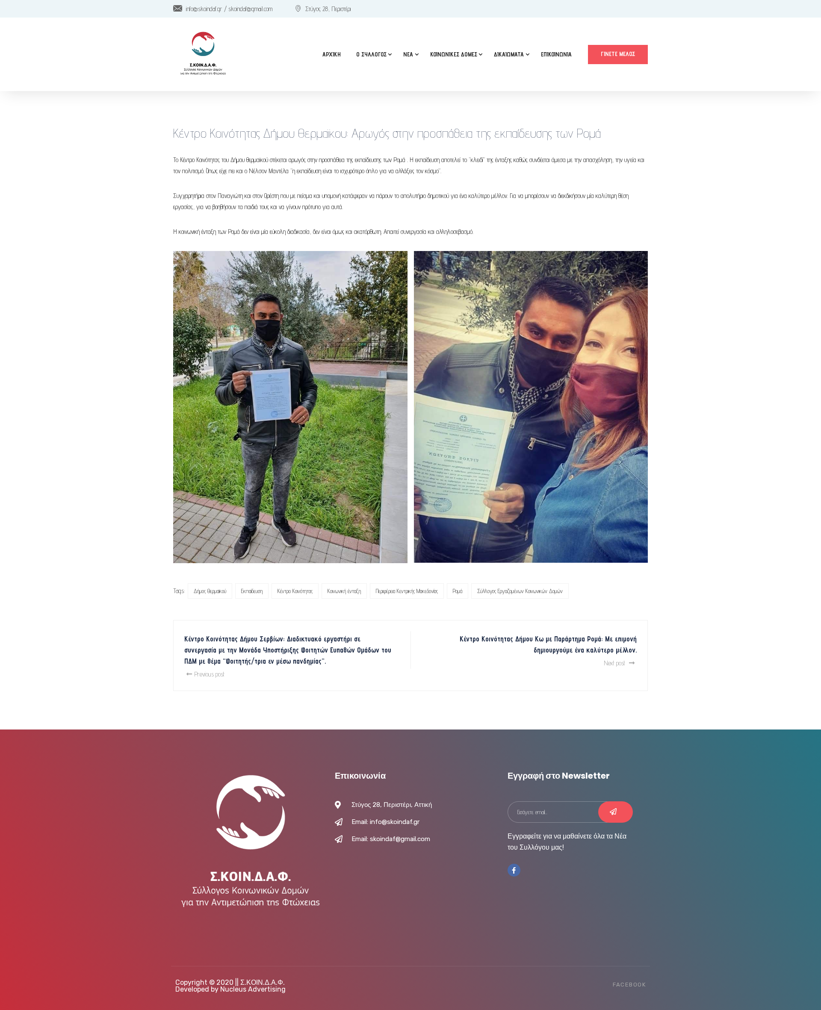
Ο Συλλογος (371, 54)
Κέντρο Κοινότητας (295, 591)
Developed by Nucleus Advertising (230, 989)
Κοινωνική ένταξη (344, 591)
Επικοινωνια (556, 54)
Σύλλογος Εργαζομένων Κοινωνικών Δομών (520, 591)
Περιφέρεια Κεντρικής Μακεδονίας (407, 591)
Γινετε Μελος (618, 53)
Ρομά (457, 591)
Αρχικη (331, 54)
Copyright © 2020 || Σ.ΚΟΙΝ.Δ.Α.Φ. (230, 982)
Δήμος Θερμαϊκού (210, 591)
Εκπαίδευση (252, 591)
